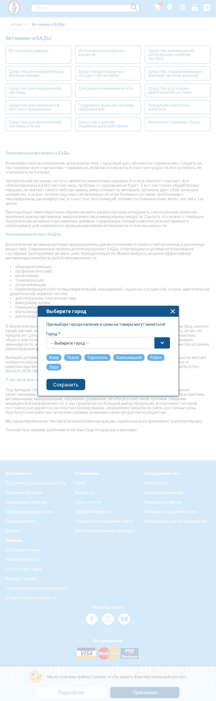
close (173, 311)
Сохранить (65, 385)
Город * (53, 334)
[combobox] (108, 343)
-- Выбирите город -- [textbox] (70, 343)
